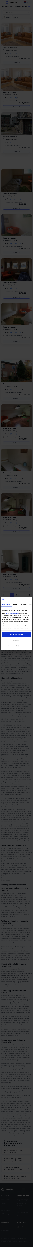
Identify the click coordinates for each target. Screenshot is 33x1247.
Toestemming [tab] (6, 604)
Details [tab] (15, 604)
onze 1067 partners (12, 613)
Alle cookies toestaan (16, 634)
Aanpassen (15, 640)
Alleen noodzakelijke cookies (16, 646)
